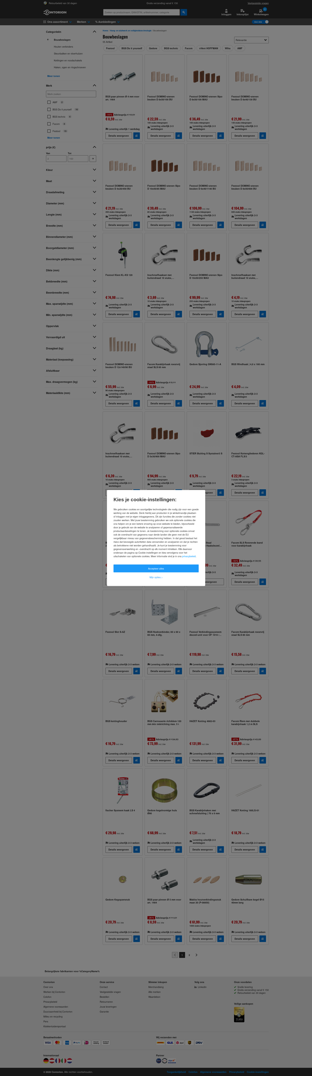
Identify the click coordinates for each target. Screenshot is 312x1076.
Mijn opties (156, 577)
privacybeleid (189, 556)
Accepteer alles (156, 568)
